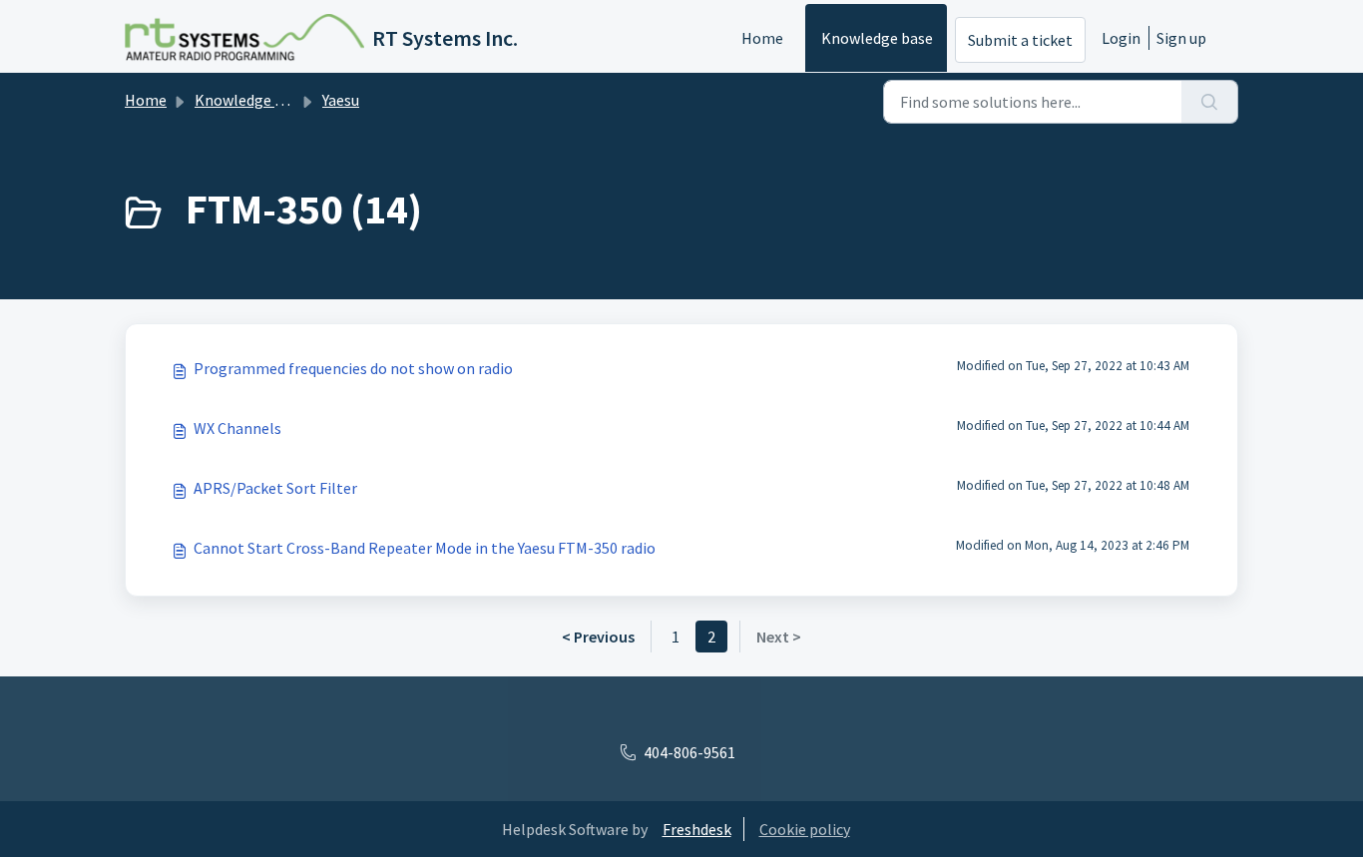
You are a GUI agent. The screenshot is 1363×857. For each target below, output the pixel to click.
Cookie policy (804, 829)
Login (1121, 38)
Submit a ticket (1020, 40)
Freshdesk (697, 829)
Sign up (1181, 38)
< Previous (598, 636)
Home (762, 38)
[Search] (1209, 102)
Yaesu (340, 100)
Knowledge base (877, 38)
